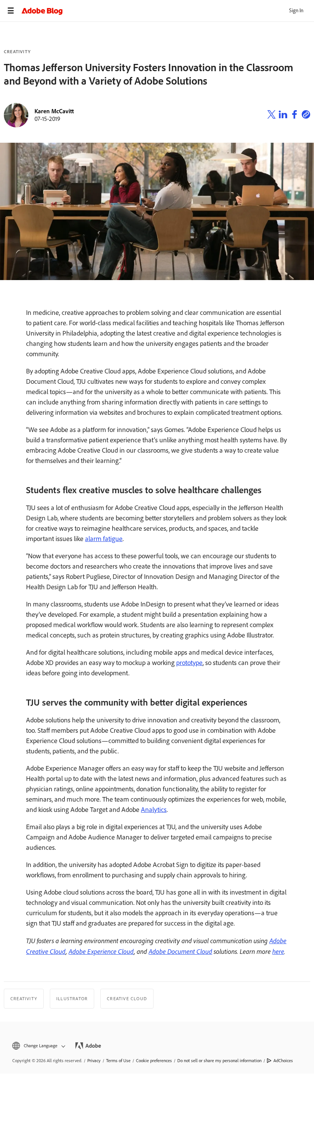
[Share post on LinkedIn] (283, 115)
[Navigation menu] (10, 10)
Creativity (17, 51)
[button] (38, 1046)
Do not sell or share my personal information (219, 1060)
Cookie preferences (154, 1060)
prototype (189, 662)
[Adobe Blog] (167, 10)
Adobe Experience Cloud (101, 951)
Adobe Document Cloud (180, 951)
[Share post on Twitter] (271, 115)
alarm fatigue (104, 539)
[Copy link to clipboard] (306, 115)
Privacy (94, 1060)
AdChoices (283, 1060)
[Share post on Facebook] (294, 115)
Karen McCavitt (54, 111)
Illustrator (72, 998)
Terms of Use (118, 1060)
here (278, 951)
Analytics (154, 809)
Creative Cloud (127, 998)
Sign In (296, 10)
